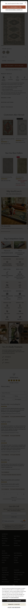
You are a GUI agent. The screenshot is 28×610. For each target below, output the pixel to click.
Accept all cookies (14, 600)
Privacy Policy (5, 597)
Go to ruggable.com (14, 7)
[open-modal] (25, 3)
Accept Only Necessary (14, 607)
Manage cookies (14, 604)
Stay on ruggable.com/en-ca (14, 9)
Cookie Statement (14, 597)
